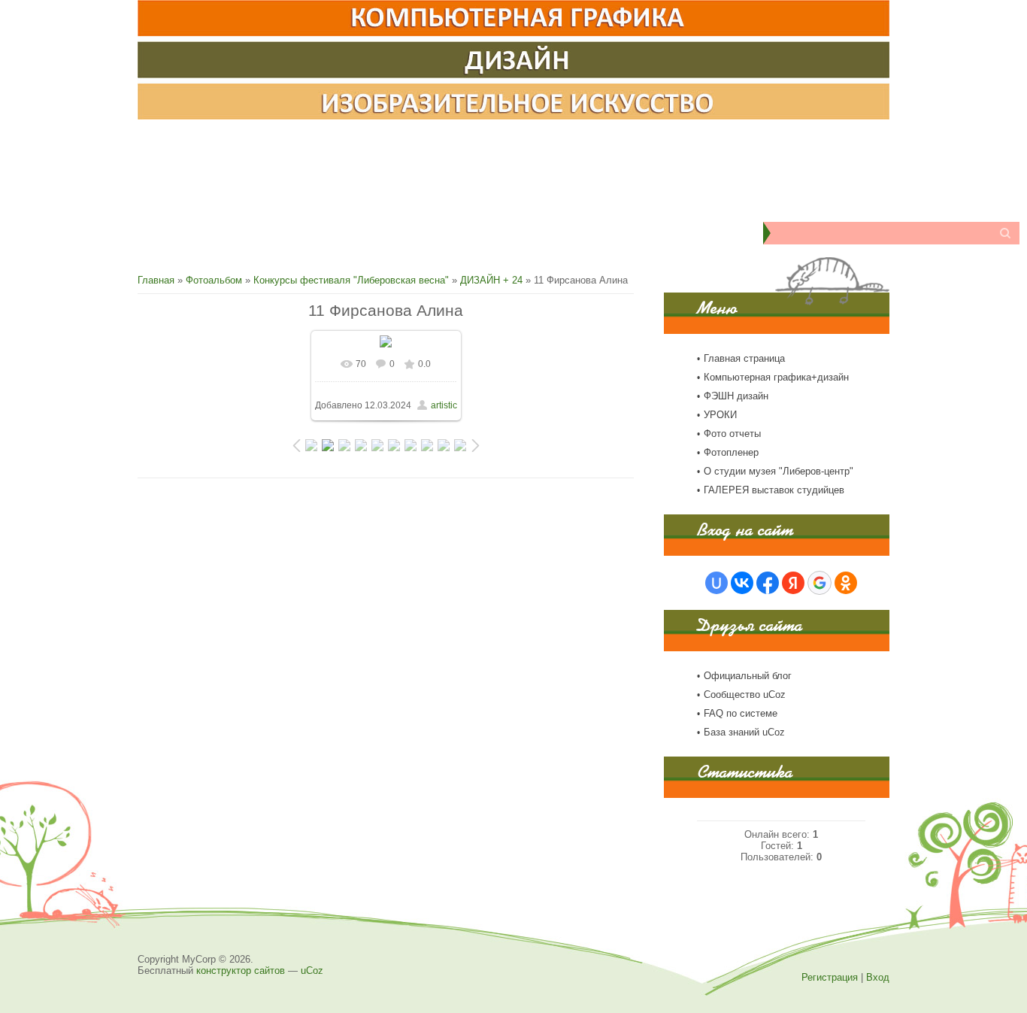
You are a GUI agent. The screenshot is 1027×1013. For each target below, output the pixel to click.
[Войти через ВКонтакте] (742, 583)
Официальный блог (748, 675)
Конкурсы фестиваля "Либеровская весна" (351, 280)
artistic (444, 405)
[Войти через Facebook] (767, 583)
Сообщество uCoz (745, 694)
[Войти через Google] (819, 583)
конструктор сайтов (240, 970)
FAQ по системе (740, 713)
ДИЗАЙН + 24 (491, 280)
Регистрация (829, 977)
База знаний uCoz (744, 732)
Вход (877, 977)
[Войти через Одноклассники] (846, 583)
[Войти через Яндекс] (793, 583)
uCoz (312, 970)
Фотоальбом (214, 280)
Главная (156, 280)
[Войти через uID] (716, 583)
